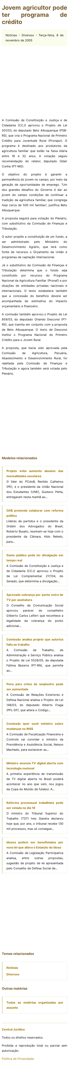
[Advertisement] (34, 80)
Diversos (12, 974)
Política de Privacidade (18, 1059)
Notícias (12, 968)
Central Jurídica (13, 1029)
